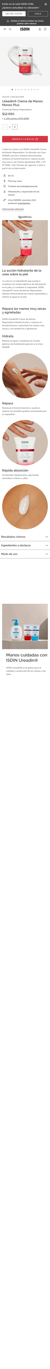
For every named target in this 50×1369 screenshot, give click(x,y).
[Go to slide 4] (21, 89)
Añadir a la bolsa (23, 139)
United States (13, 14)
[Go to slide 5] (25, 89)
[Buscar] (10, 29)
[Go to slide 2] (15, 89)
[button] (25, 537)
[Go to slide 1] (12, 89)
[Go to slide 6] (28, 89)
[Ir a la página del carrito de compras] (45, 29)
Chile (38, 14)
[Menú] (4, 29)
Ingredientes (24, 203)
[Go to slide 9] (37, 89)
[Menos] (4, 127)
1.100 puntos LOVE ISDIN (16, 118)
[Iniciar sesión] (40, 29)
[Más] (14, 127)
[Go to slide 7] (31, 89)
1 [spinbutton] (10, 127)
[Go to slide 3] (18, 89)
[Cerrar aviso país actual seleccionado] (46, 4)
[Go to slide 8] (34, 89)
